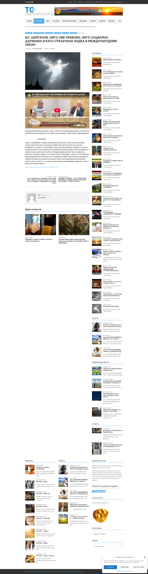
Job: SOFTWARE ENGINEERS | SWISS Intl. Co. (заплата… (112, 338)
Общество (65, 33)
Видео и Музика (38, 33)
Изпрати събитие (109, 2)
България (38, 21)
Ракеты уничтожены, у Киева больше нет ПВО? (111, 97)
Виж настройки (138, 567)
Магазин (111, 21)
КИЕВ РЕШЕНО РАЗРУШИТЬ (112, 60)
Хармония (82, 21)
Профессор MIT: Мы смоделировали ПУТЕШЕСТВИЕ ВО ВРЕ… (111, 269)
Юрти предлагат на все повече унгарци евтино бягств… (111, 395)
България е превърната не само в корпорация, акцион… (112, 325)
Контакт (70, 2)
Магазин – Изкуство (43, 493)
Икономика (49, 33)
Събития (102, 21)
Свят (47, 21)
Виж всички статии (45, 195)
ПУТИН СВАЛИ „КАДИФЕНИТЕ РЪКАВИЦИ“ (112, 213)
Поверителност (127, 571)
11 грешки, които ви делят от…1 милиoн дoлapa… (79, 517)
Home (26, 26)
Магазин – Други (42, 481)
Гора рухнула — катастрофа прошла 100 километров (112, 294)
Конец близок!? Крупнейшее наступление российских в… (112, 174)
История (56, 21)
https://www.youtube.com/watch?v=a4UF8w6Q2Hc (41, 167)
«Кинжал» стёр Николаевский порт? (110, 149)
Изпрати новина (90, 2)
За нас (75, 2)
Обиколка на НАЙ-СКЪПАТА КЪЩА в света (112, 369)
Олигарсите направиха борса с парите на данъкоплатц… (113, 239)
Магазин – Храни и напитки (45, 556)
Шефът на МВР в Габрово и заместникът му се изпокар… (112, 253)
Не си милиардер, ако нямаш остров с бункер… (113, 72)
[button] (144, 557)
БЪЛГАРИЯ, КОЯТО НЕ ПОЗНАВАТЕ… (110, 186)
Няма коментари (37, 48)
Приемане (110, 567)
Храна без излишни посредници (42, 468)
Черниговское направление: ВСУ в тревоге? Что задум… (112, 85)
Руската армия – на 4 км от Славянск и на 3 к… (112, 282)
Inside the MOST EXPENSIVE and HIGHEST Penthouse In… (112, 382)
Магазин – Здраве (42, 531)
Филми (92, 21)
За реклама (81, 2)
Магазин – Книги (41, 506)
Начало (29, 21)
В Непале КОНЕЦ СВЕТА (111, 306)
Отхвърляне (125, 567)
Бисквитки (119, 571)
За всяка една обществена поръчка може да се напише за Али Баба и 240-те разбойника (73, 241)
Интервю (57, 33)
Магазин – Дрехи (42, 543)
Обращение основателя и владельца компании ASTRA (79, 505)
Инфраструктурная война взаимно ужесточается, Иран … (111, 123)
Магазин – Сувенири (43, 518)
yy (29, 48)
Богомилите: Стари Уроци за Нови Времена (112, 431)
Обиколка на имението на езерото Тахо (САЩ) (112, 410)
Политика (73, 33)
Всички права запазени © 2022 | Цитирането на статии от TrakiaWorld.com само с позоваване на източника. (54, 571)
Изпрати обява (99, 2)
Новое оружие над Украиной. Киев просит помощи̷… (113, 136)
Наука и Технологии (69, 21)
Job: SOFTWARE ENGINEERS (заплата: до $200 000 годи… (112, 350)
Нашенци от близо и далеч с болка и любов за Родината (38, 240)
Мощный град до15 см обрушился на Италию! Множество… (110, 226)
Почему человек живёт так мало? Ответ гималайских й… (112, 199)
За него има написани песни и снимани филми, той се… (112, 445)
